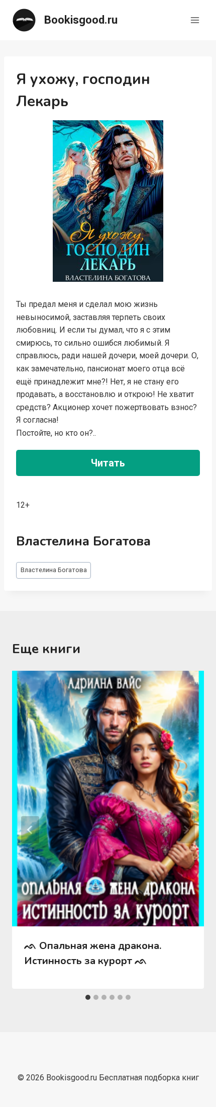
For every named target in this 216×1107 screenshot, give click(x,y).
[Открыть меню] (194, 20)
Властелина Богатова (54, 570)
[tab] (87, 997)
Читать (108, 463)
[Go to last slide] (30, 829)
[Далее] (186, 829)
